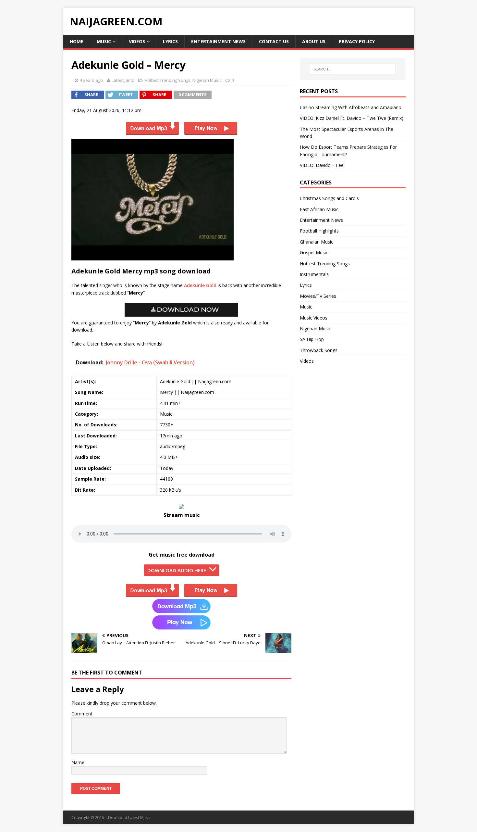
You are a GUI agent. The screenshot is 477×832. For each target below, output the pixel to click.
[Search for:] (352, 69)
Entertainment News (218, 41)
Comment (81, 714)
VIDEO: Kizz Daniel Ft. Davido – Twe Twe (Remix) (351, 118)
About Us (313, 41)
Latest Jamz (123, 80)
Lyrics (170, 41)
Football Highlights (319, 231)
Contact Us (274, 41)
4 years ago (91, 80)
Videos (137, 41)
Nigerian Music (206, 80)
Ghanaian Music (316, 242)
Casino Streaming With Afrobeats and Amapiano (350, 107)
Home (76, 41)
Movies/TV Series (318, 296)
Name (77, 762)
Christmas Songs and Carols (329, 198)
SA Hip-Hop (312, 339)
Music (104, 41)
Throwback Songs (318, 350)
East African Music (319, 209)
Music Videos (313, 318)
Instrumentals (314, 274)
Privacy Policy (357, 41)
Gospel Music (314, 252)
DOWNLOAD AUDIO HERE (176, 570)
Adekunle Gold (200, 285)
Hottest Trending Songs (167, 80)
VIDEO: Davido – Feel (322, 165)
